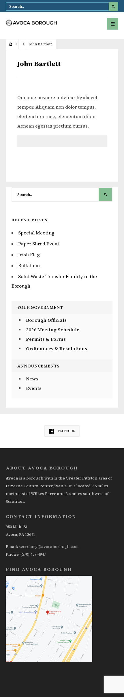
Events (34, 388)
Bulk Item (29, 265)
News (32, 379)
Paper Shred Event (38, 243)
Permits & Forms (46, 339)
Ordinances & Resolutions (56, 348)
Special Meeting (36, 233)
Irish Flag (29, 254)
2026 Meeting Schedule (52, 329)
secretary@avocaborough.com (49, 546)
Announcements (38, 366)
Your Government (40, 307)
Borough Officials (46, 320)
